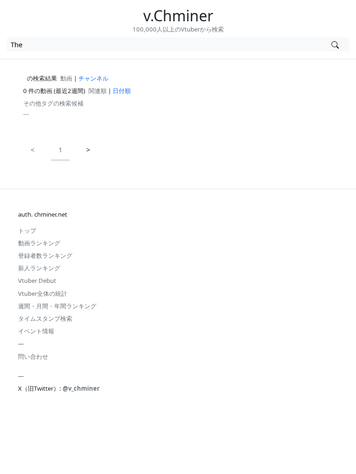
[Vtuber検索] (335, 44)
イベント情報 (36, 331)
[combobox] (164, 44)
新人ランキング (39, 268)
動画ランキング (39, 243)
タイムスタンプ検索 (45, 318)
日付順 (122, 91)
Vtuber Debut (37, 280)
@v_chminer (81, 388)
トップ (27, 230)
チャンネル (93, 78)
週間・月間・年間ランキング (57, 306)
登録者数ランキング (45, 255)
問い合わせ (33, 356)
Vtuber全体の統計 (42, 293)
